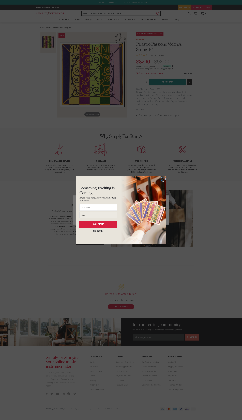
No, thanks (98, 231)
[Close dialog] (163, 179)
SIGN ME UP (98, 224)
